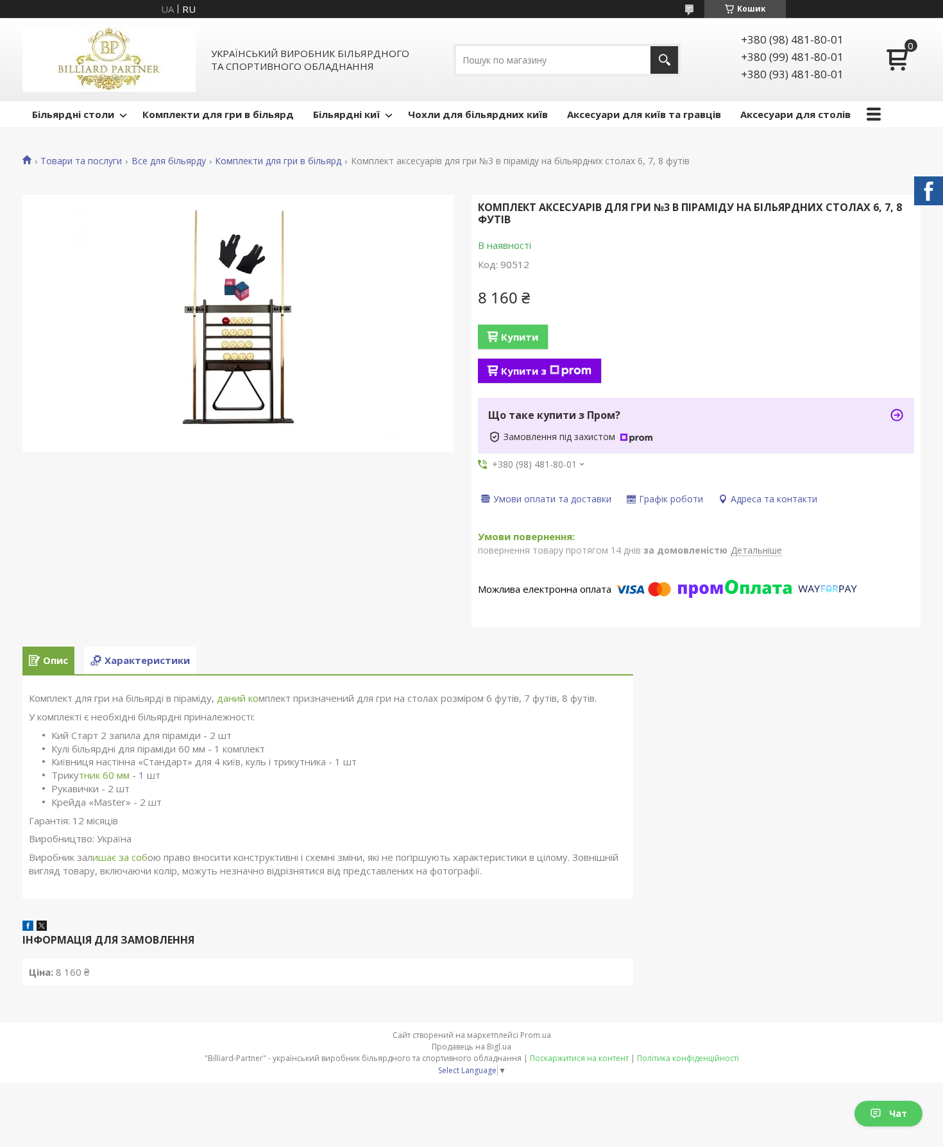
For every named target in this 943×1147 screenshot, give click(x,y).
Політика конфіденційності (688, 1058)
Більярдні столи (73, 114)
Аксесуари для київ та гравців (644, 114)
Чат (898, 1113)
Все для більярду (169, 161)
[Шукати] (664, 60)
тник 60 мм (104, 775)
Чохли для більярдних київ (478, 114)
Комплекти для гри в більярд (218, 114)
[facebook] (27, 927)
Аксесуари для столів (795, 114)
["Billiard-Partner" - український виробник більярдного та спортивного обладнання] (109, 60)
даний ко (238, 698)
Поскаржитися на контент (579, 1058)
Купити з (524, 370)
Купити (519, 336)
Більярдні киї (346, 114)
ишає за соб (120, 857)
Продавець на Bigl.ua (471, 1046)
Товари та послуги (81, 161)
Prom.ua (535, 1035)
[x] (42, 927)
